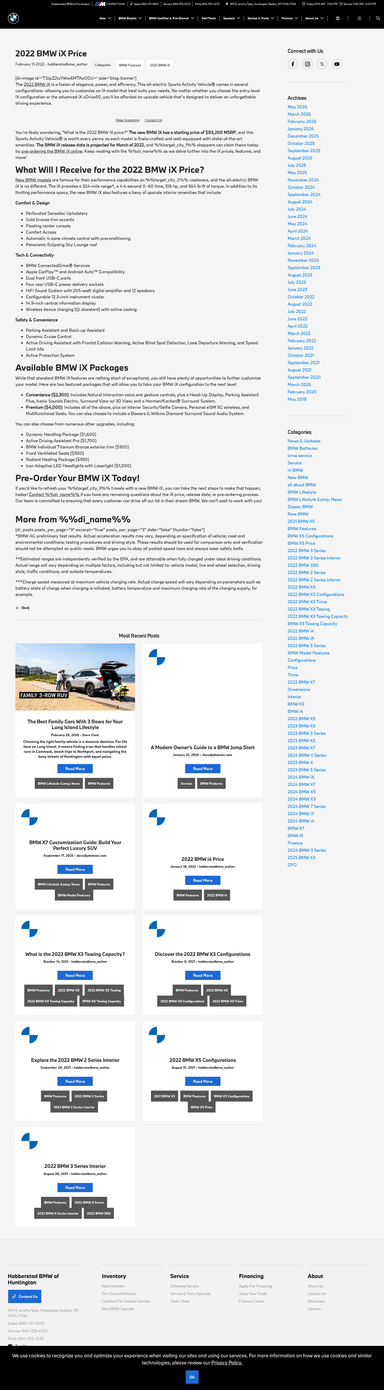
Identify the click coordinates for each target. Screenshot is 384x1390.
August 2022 (300, 304)
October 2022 (301, 296)
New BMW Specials (118, 1308)
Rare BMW (298, 514)
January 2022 (300, 348)
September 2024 (304, 194)
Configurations (302, 660)
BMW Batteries (302, 448)
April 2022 (298, 326)
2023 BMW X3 (301, 726)
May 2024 (297, 223)
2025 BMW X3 (301, 857)
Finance (295, 842)
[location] (227, 4)
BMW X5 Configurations (310, 536)
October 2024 (301, 187)
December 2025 (303, 136)
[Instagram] (307, 64)
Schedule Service (184, 1285)
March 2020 (299, 384)
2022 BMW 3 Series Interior (314, 557)
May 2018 (297, 399)
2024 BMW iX (301, 777)
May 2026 (297, 106)
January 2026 (301, 128)
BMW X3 (296, 704)
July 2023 (297, 282)
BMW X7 (296, 828)
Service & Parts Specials (190, 1293)
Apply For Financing (255, 1285)
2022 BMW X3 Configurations (316, 594)
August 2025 (300, 158)
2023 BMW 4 (300, 762)
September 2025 (304, 150)
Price (293, 667)
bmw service (300, 455)
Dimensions (299, 689)
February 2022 (302, 340)
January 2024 (301, 253)
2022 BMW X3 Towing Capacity (318, 616)
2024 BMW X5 (302, 791)
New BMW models (33, 179)
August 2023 (300, 274)
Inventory (114, 1276)
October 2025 (301, 143)
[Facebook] (293, 64)
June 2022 (297, 318)
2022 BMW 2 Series (307, 572)
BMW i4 (295, 711)
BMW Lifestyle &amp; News (315, 499)
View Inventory (127, 120)
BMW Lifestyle (302, 492)
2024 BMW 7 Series (307, 806)
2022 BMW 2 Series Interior (314, 579)
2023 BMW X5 (301, 740)
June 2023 (297, 289)
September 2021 (303, 362)
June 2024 (297, 216)
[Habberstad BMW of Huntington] (31, 17)
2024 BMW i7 (301, 813)
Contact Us (153, 120)
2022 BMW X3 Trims (307, 601)
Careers (314, 1308)
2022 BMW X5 (301, 718)
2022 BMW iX (160, 65)
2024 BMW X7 (301, 784)
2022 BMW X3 (301, 587)
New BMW (298, 477)
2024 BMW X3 (302, 799)
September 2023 (304, 267)
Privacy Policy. (226, 1362)
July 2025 (297, 165)
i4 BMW (295, 470)
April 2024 (298, 231)
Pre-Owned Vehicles (119, 1293)
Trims (293, 674)
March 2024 (299, 238)
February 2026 (302, 121)
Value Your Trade (252, 1293)
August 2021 (299, 369)
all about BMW (302, 484)
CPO (292, 864)
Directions (316, 1301)
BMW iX (295, 835)
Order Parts (179, 1301)
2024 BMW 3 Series (307, 850)
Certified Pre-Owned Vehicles (126, 1301)
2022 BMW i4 (301, 631)
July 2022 (297, 311)
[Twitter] (322, 64)
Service (295, 462)
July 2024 (297, 209)
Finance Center (251, 1301)
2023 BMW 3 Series (307, 733)
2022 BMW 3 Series (307, 550)
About (315, 1276)
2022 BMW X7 (301, 682)
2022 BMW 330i (303, 565)
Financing (251, 1276)
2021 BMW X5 (301, 521)
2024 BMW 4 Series (307, 755)
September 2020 (304, 377)
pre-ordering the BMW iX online (51, 151)
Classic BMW (300, 506)
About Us (315, 1285)
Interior (294, 696)
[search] (378, 18)
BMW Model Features (308, 652)
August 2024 (300, 201)
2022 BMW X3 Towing (309, 609)
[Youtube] (336, 64)
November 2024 (303, 179)
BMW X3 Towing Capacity (312, 623)
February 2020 (302, 391)
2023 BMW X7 (301, 747)
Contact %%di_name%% (54, 494)
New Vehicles (113, 1285)
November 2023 (303, 260)
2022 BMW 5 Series (307, 645)
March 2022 (299, 333)
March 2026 (299, 114)
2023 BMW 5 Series (307, 769)
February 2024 (302, 245)
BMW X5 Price (301, 543)
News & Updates (304, 440)
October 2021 (301, 355)
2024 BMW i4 (301, 821)
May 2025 (297, 172)
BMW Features (130, 65)
